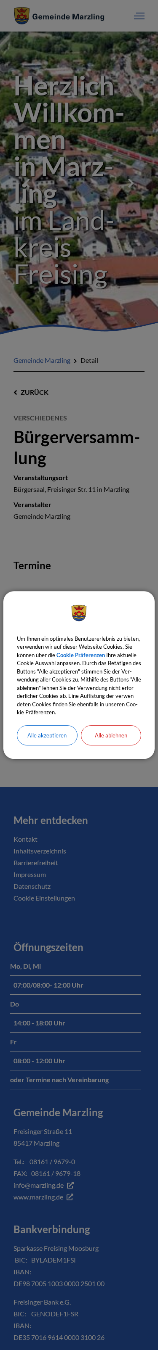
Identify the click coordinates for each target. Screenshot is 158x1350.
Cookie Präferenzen (80, 655)
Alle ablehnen (111, 735)
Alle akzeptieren (47, 735)
